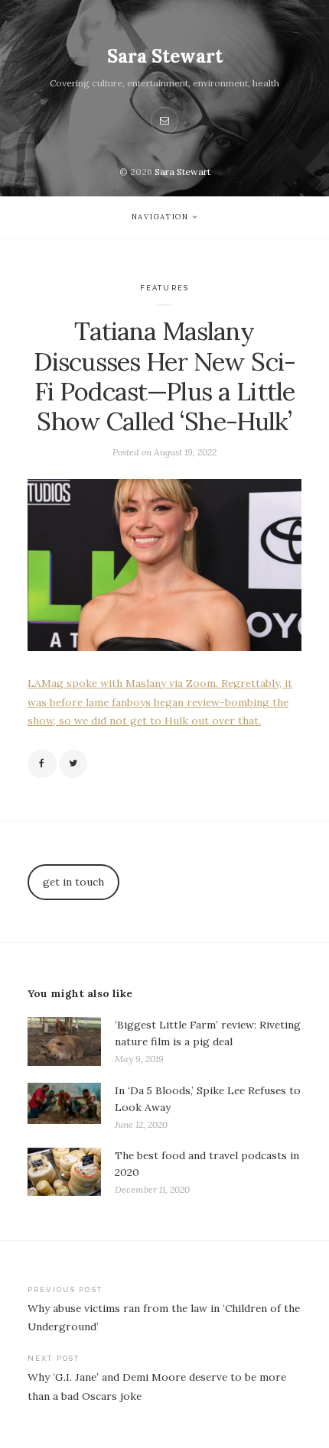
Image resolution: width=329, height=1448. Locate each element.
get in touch (73, 882)
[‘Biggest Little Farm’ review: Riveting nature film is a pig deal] (64, 1042)
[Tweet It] (73, 764)
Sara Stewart (165, 56)
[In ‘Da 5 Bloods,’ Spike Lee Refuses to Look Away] (64, 1107)
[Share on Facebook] (42, 764)
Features (164, 287)
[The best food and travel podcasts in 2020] (64, 1172)
